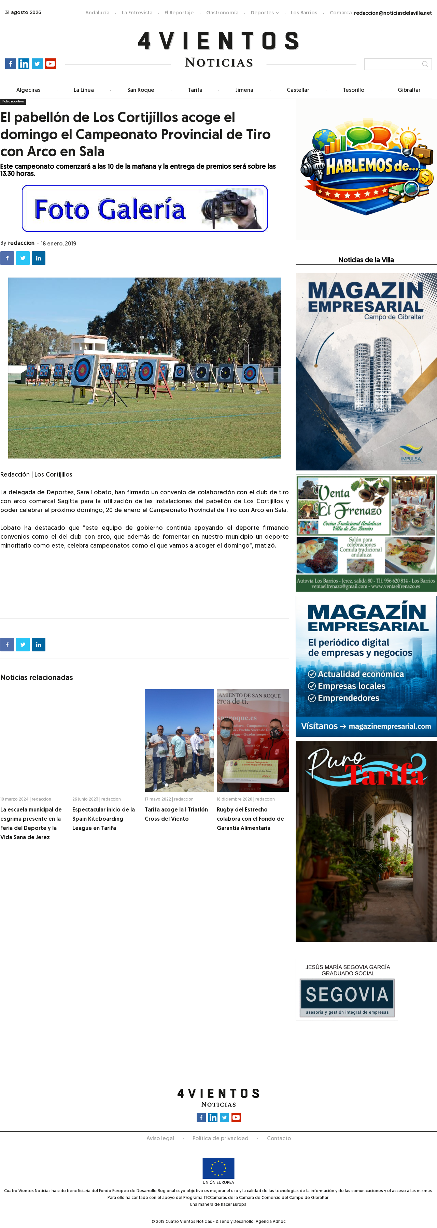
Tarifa (195, 90)
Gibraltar (409, 90)
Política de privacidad (221, 1139)
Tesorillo (353, 90)
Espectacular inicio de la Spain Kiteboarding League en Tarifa (103, 819)
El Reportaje (179, 13)
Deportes (262, 13)
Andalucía (97, 13)
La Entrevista (137, 13)
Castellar (298, 90)
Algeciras (28, 90)
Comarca (341, 13)
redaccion (21, 243)
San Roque (140, 90)
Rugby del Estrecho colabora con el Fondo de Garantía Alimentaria (250, 819)
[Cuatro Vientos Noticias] (218, 50)
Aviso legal (160, 1139)
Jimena (244, 90)
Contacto (279, 1139)
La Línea (84, 90)
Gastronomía (222, 13)
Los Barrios (304, 13)
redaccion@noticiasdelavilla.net (393, 13)
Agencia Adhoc (270, 1222)
